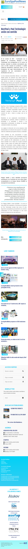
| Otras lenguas (19, 38)
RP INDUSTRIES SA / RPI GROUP (18, 414)
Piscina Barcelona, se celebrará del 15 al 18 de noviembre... (13, 340)
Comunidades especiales (5, 470)
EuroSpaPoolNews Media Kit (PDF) (7, 478)
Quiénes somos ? (4, 463)
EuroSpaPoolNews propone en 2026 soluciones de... (13, 322)
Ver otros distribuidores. (15, 422)
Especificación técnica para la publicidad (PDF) (9, 480)
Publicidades (3, 462)
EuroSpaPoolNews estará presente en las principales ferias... (12, 286)
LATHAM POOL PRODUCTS (17, 408)
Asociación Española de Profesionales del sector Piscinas (14, 524)
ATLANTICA (6, 440)
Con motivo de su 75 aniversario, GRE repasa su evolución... (13, 304)
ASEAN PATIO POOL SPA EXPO (10, 430)
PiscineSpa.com (4, 471)
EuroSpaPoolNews (4, 468)
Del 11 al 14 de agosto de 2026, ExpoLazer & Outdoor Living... (12, 268)
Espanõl (21, 7)
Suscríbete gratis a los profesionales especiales (10, 476)
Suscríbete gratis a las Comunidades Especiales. (10, 477)
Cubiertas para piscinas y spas (14, 501)
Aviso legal (5, 545)
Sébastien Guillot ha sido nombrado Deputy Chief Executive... (13, 358)
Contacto (3, 461)
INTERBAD (6, 447)
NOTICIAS (5, 264)
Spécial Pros (3, 469)
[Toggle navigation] (3, 11)
